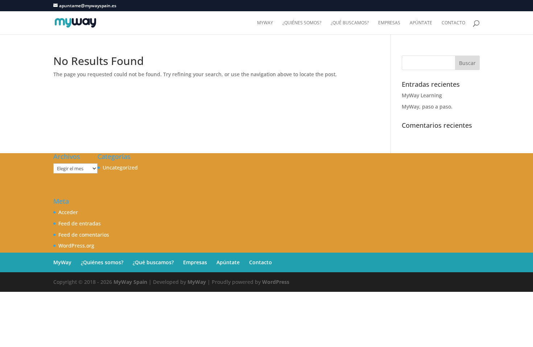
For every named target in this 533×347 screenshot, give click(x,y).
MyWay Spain (130, 281)
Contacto (453, 23)
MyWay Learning (422, 95)
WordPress (275, 281)
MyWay (265, 23)
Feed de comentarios (83, 234)
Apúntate (421, 23)
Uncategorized (120, 167)
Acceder (68, 212)
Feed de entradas (79, 223)
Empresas (389, 23)
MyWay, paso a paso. (427, 106)
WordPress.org (76, 245)
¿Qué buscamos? (350, 23)
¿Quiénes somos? (301, 23)
